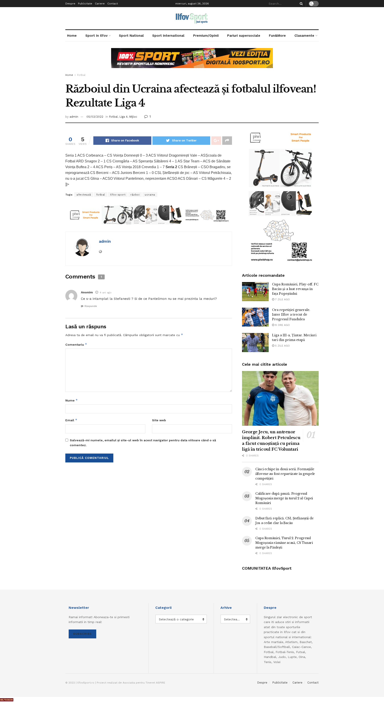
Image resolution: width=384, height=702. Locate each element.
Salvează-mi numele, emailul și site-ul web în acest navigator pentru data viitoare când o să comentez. (143, 442)
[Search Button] (300, 3)
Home (72, 36)
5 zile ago (282, 345)
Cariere (100, 3)
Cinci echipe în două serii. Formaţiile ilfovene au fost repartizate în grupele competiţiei (285, 473)
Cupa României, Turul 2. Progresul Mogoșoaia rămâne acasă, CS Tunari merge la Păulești (284, 542)
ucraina (150, 194)
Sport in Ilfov (96, 36)
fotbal (100, 194)
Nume (71, 400)
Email (71, 420)
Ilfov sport (118, 194)
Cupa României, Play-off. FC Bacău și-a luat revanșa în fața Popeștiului (295, 289)
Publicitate (85, 3)
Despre (70, 3)
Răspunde (90, 306)
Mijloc (133, 116)
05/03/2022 (94, 116)
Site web (159, 420)
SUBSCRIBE (82, 633)
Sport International (168, 36)
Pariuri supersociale (243, 36)
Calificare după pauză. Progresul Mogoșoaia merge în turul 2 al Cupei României (284, 498)
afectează (83, 194)
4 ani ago (106, 292)
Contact (112, 3)
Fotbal (81, 75)
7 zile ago (282, 299)
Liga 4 (123, 116)
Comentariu (76, 344)
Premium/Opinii (206, 36)
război (135, 194)
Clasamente (304, 36)
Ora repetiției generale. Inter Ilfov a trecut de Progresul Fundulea (291, 314)
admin (74, 116)
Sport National (131, 36)
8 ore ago (282, 325)
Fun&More (277, 36)
